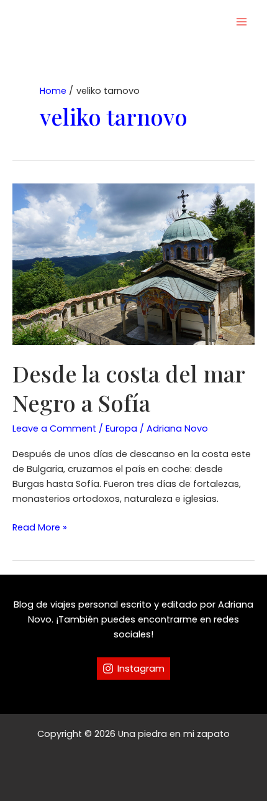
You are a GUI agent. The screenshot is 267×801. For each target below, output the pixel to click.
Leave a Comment (54, 428)
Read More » (39, 528)
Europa (121, 428)
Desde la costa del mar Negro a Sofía (128, 387)
